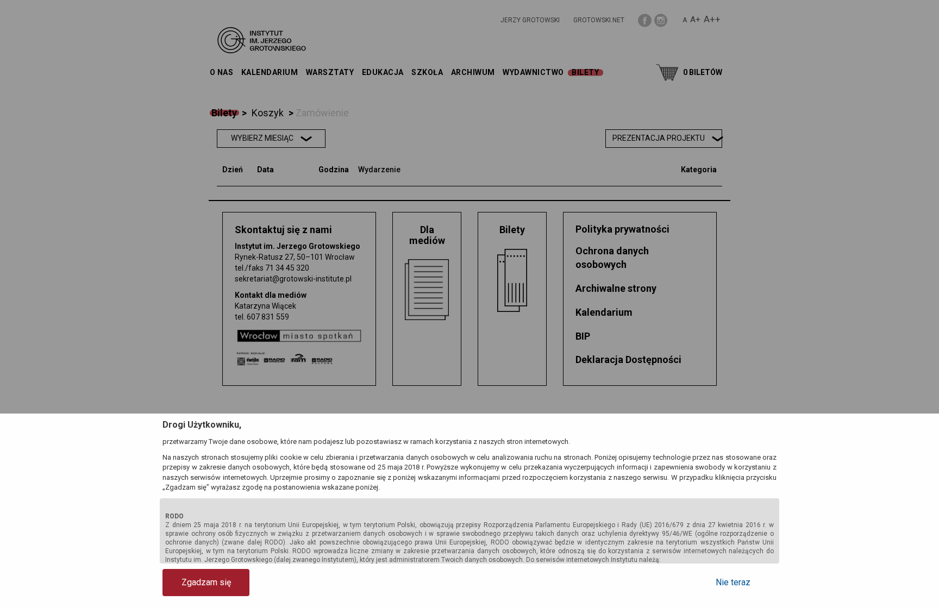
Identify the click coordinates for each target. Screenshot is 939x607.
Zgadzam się (206, 582)
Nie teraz (733, 582)
